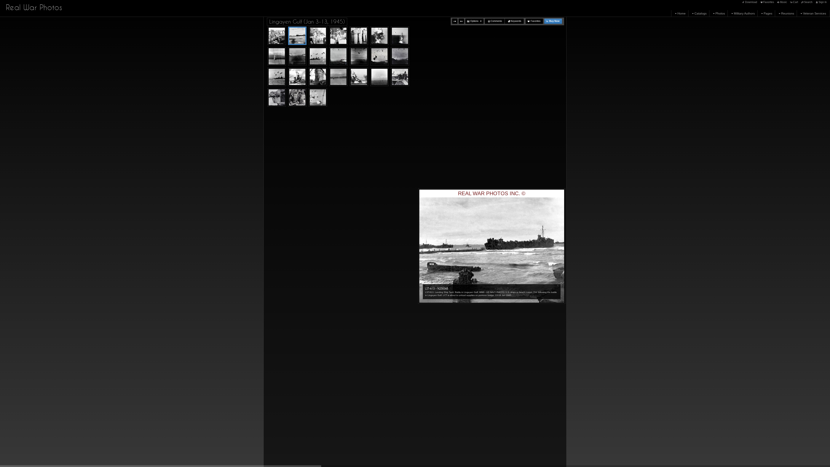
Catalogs (700, 13)
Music (783, 2)
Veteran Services (814, 13)
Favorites (768, 2)
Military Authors (744, 13)
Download (751, 2)
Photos (720, 13)
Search (808, 2)
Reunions (787, 13)
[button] (455, 21)
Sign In (823, 2)
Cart (795, 2)
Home (681, 13)
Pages (768, 13)
